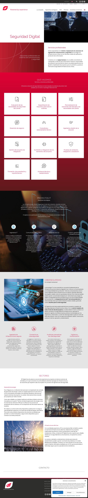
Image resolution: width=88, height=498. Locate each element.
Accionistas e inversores (76, 9)
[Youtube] (84, 1)
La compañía (40, 9)
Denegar (69, 492)
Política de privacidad (70, 495)
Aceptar (58, 492)
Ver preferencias (80, 492)
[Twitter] (82, 1)
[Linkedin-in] (80, 1)
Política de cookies (62, 495)
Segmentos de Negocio (51, 9)
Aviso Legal (78, 495)
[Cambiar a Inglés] (72, 1)
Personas (66, 9)
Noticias (66, 1)
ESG (60, 9)
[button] (85, 480)
